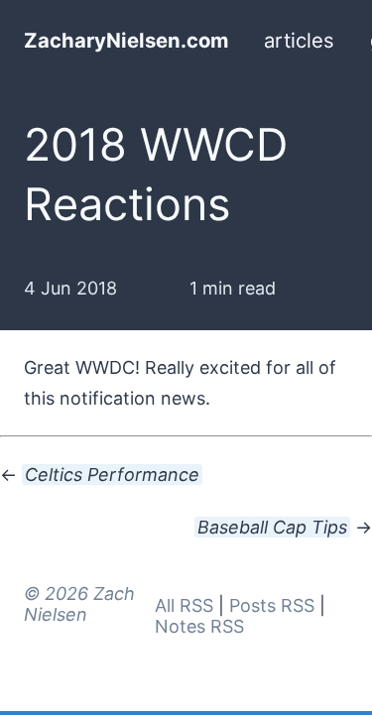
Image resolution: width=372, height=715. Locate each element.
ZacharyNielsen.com (126, 40)
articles (299, 40)
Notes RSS (199, 626)
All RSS (184, 605)
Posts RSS (271, 605)
